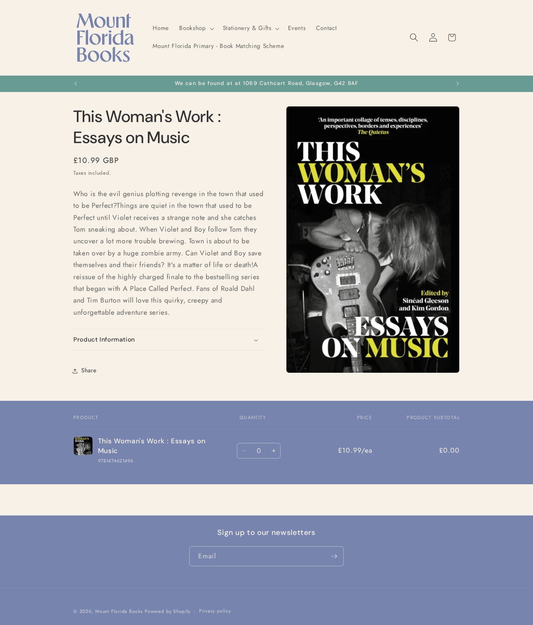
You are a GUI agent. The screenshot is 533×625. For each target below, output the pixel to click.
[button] (195, 28)
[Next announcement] (457, 84)
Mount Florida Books (119, 611)
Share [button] (88, 371)
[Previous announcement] (75, 84)
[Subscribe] (334, 556)
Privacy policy (215, 611)
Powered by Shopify (167, 611)
